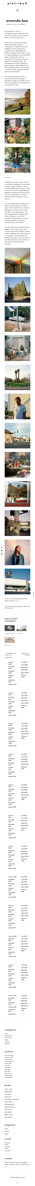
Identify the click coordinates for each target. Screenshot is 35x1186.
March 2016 (24, 856)
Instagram (7, 1146)
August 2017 (12, 837)
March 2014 (24, 915)
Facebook (7, 1142)
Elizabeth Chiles (10, 654)
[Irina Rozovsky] (10, 640)
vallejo (11, 608)
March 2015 (24, 887)
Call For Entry (8, 1037)
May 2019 (24, 759)
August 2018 (12, 807)
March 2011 (24, 1006)
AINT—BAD (17, 3)
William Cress (9, 1114)
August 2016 (12, 868)
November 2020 (9, 1057)
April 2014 (24, 913)
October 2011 (12, 1007)
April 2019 (24, 761)
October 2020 (8, 1059)
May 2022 (24, 667)
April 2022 (24, 670)
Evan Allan (8, 1094)
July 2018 (24, 785)
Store (6, 1129)
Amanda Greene (9, 1107)
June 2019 (24, 756)
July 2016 (24, 846)
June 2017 (24, 818)
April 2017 (24, 823)
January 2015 (12, 876)
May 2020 (24, 728)
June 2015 (24, 879)
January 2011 (12, 995)
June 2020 (24, 726)
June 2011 (24, 998)
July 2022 (24, 662)
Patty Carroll (8, 1091)
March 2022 (25, 672)
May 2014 (24, 910)
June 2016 (24, 848)
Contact (7, 1131)
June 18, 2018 (15, 24)
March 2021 (24, 703)
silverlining (7, 608)
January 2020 (8, 1077)
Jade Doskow (20, 633)
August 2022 (12, 684)
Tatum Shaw (8, 1102)
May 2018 (24, 790)
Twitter (6, 1148)
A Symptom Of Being (9, 633)
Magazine (7, 1043)
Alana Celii (8, 1097)
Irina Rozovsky (8, 645)
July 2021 (24, 693)
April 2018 (24, 792)
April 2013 (24, 944)
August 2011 (12, 1014)
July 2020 (24, 723)
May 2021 (24, 698)
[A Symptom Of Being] (10, 628)
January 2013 (12, 936)
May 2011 (24, 1000)
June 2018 (24, 787)
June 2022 (24, 664)
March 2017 (24, 825)
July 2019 (24, 754)
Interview (7, 1041)
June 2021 (24, 695)
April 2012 (24, 972)
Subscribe (7, 1150)
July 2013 (24, 936)
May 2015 (24, 882)
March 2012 (24, 975)
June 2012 (24, 967)
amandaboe (19, 606)
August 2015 (12, 897)
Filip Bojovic (26, 654)
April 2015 (24, 884)
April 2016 (24, 853)
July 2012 (24, 965)
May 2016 (24, 851)
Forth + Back (8, 1089)
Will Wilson (22, 24)
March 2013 (24, 946)
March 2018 (24, 795)
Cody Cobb (8, 1109)
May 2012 (24, 970)
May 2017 (24, 820)
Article (11, 606)
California (25, 606)
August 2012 (12, 987)
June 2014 (24, 908)
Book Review (8, 1035)
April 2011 (24, 1003)
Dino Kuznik (8, 1112)
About (6, 1134)
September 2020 (9, 1061)
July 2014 (24, 905)
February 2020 (8, 1075)
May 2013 (24, 941)
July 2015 (24, 876)
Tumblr (6, 1144)
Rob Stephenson (10, 1104)
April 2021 (24, 700)
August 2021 (12, 715)
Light (28, 606)
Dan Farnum (8, 1117)
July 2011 (24, 995)
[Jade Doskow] (22, 628)
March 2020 (25, 733)
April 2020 (24, 731)
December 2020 (9, 1055)
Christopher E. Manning (12, 1099)
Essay (6, 1040)
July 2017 (24, 815)
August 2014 (12, 927)
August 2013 (12, 956)
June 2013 (24, 938)
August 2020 (12, 745)
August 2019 (12, 776)
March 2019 (24, 764)
